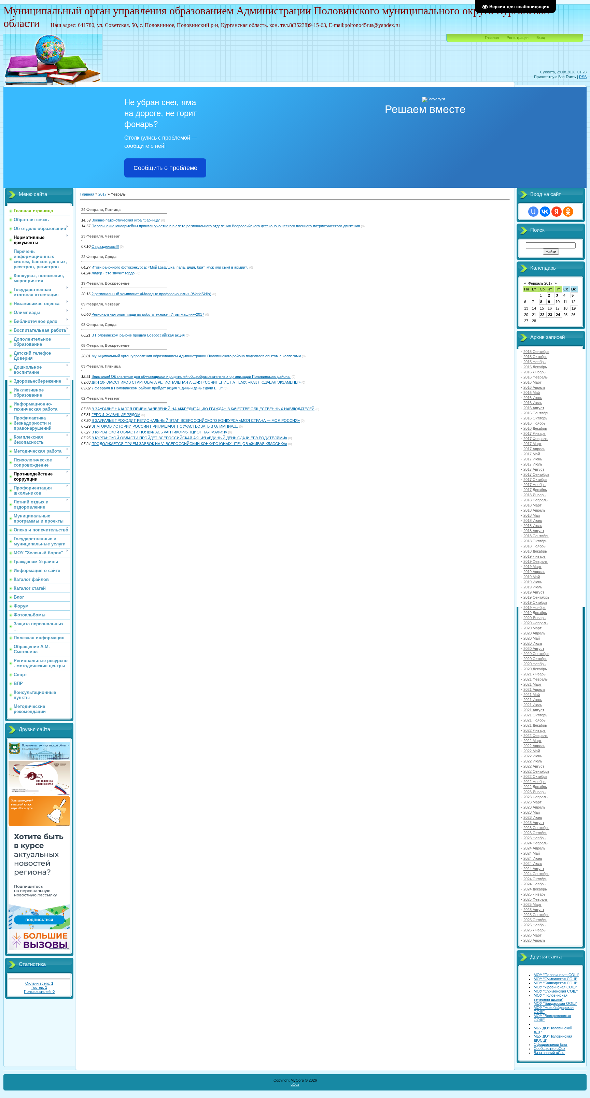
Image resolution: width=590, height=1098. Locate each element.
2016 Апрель (534, 387)
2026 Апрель (534, 940)
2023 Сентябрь (536, 828)
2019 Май (531, 577)
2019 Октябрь (535, 602)
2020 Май (531, 638)
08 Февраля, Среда (98, 325)
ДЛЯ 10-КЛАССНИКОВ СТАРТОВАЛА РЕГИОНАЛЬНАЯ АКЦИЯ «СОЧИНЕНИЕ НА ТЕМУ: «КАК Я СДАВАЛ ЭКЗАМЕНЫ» (196, 382)
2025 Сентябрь (536, 915)
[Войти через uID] (533, 211)
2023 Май (531, 812)
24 (558, 315)
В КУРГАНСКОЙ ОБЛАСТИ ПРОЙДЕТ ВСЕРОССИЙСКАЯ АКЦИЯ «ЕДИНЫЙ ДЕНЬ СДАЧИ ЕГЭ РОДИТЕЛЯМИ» (189, 438)
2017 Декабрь (535, 490)
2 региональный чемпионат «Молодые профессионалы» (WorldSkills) (151, 294)
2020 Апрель (534, 633)
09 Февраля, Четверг (100, 304)
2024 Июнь (532, 858)
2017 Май (531, 454)
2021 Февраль (535, 679)
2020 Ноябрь (534, 664)
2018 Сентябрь (536, 536)
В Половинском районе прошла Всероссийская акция (138, 335)
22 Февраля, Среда (98, 257)
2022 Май (531, 751)
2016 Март (532, 382)
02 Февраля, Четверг (100, 398)
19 (574, 308)
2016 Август (533, 408)
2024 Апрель (534, 848)
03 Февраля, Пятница (101, 366)
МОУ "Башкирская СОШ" (555, 983)
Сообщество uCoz (549, 1048)
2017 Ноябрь (534, 485)
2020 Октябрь (535, 659)
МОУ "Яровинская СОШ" (555, 987)
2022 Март (532, 741)
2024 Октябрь (535, 879)
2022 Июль (532, 761)
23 (550, 315)
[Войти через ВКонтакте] (545, 211)
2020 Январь (534, 618)
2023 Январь (534, 792)
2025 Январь (534, 894)
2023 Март (532, 802)
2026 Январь (534, 930)
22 (542, 315)
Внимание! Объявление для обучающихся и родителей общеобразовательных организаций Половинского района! (191, 376)
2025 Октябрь (535, 920)
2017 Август (533, 469)
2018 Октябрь (535, 541)
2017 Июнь (532, 459)
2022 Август (533, 766)
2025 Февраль (535, 899)
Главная (492, 37)
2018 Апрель (534, 510)
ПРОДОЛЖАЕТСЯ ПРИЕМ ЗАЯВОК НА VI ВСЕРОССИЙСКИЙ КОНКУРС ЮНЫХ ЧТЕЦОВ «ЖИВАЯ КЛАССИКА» (189, 444)
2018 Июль (532, 526)
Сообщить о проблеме (165, 168)
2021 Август (533, 710)
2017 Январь (534, 433)
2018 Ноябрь (534, 546)
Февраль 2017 (540, 283)
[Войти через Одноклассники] (568, 211)
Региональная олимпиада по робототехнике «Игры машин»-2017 (148, 314)
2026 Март (532, 935)
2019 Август (533, 592)
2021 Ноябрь (534, 720)
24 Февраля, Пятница (101, 210)
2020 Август (533, 648)
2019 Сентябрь (536, 597)
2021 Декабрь (535, 725)
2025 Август (533, 910)
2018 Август (533, 531)
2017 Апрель (534, 449)
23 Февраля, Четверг (100, 236)
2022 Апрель (534, 746)
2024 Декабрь (535, 889)
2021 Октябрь (535, 715)
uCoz (295, 1084)
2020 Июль (532, 643)
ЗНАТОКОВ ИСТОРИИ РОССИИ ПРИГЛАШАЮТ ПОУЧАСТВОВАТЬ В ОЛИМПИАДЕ (165, 426)
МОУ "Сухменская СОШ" (556, 991)
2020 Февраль (535, 623)
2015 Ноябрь (534, 362)
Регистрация (518, 37)
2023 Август (533, 823)
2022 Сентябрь (536, 771)
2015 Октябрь (535, 357)
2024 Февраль (535, 843)
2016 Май (531, 392)
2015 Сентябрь (536, 352)
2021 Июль (532, 705)
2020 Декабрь (535, 669)
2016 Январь (534, 372)
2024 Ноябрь (534, 884)
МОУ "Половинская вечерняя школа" (550, 997)
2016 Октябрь (535, 418)
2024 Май (531, 853)
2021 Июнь (532, 700)
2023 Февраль (535, 797)
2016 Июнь (532, 398)
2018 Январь (534, 495)
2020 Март (532, 628)
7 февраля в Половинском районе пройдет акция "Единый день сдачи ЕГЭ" (157, 388)
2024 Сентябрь (536, 874)
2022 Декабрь (535, 787)
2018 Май (531, 515)
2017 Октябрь (535, 479)
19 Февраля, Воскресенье (105, 283)
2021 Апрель (534, 689)
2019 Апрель (534, 572)
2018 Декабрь (535, 551)
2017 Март (532, 444)
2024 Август (533, 869)
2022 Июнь (532, 756)
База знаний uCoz (549, 1053)
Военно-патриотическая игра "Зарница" (126, 220)
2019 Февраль (535, 561)
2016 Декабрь (535, 428)
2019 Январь (534, 556)
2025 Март (532, 904)
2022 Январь (534, 730)
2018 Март (532, 505)
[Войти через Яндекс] (556, 211)
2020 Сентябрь (536, 654)
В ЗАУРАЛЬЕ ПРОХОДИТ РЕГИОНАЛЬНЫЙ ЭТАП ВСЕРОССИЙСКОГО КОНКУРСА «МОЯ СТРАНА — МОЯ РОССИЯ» (196, 420)
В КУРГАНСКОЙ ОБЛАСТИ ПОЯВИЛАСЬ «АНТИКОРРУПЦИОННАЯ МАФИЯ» (159, 432)
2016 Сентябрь (536, 413)
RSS (583, 77)
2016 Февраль (535, 377)
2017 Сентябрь (536, 474)
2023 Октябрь (535, 833)
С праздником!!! (105, 246)
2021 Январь (534, 674)
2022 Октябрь (535, 776)
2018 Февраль (535, 500)
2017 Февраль (535, 439)
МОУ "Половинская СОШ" (556, 975)
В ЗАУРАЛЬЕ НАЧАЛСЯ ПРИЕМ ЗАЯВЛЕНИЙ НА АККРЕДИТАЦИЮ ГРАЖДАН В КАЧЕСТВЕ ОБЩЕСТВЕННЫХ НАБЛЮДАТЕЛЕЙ (203, 409)
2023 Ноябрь (534, 838)
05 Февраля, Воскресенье (105, 345)
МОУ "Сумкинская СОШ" (555, 979)
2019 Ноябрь (534, 607)
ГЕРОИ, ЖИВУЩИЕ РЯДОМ (116, 415)
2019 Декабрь (535, 613)
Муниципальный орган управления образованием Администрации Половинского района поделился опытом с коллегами (196, 356)
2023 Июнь (532, 817)
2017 (102, 194)
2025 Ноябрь (534, 925)
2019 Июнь (532, 582)
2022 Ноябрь (534, 782)
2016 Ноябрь (534, 423)
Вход (540, 37)
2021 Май (531, 695)
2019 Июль (532, 587)
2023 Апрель (534, 807)
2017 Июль (532, 464)
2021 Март (532, 684)
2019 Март (532, 567)
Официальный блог (550, 1044)
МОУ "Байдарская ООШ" (555, 1003)
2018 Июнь (532, 520)
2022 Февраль (535, 735)
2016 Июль (532, 403)
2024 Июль (532, 863)
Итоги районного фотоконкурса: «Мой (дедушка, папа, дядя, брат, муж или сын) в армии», (170, 267)
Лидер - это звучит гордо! (114, 273)
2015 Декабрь (535, 367)
